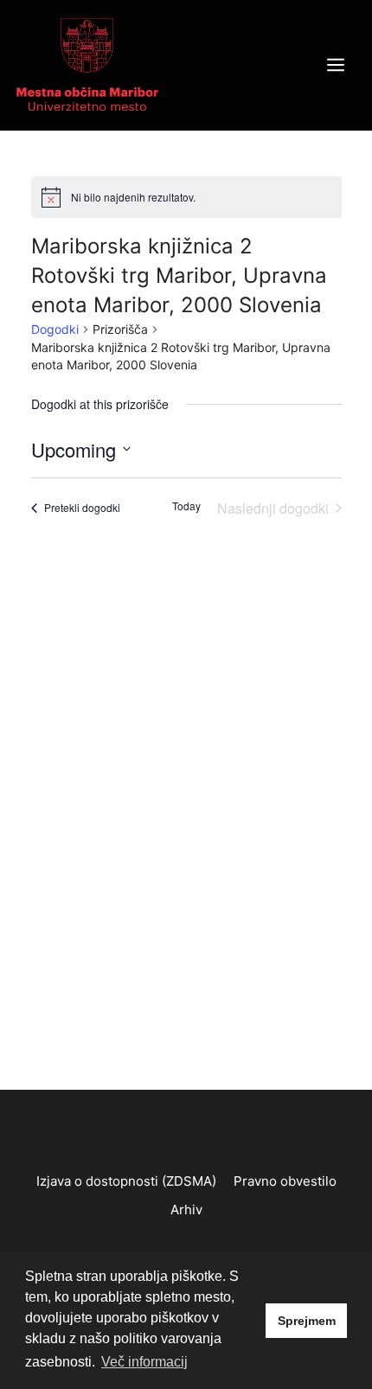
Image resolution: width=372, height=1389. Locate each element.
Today (186, 506)
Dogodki (55, 329)
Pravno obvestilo (285, 1181)
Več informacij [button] (144, 1361)
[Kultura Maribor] (87, 64)
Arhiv (186, 1209)
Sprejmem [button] (307, 1321)
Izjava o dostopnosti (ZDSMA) (126, 1181)
